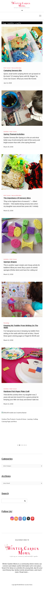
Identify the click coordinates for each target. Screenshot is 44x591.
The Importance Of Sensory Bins (17, 198)
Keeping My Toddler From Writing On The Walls (21, 327)
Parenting (6, 323)
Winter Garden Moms (26, 584)
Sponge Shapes (10, 262)
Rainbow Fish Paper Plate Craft (16, 391)
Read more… (24, 572)
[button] (18, 445)
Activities (6, 131)
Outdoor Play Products (8, 419)
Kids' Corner (7, 68)
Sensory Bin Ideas (16, 68)
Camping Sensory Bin (13, 70)
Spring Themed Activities (14, 134)
